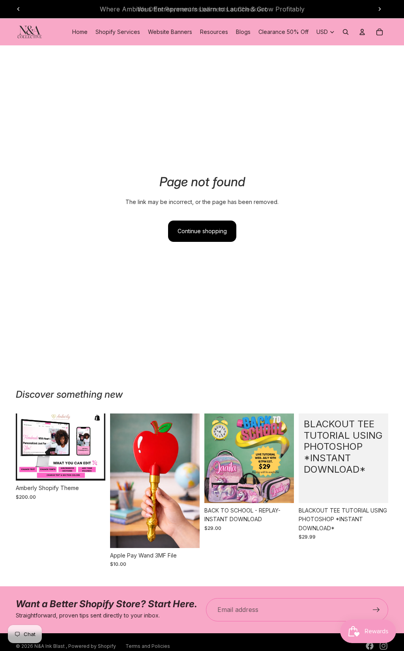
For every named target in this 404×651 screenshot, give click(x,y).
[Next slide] (379, 9)
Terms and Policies (147, 646)
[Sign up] (376, 610)
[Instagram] (383, 646)
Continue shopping (202, 231)
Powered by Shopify (92, 646)
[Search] (345, 32)
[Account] (362, 32)
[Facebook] (369, 646)
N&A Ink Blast (50, 646)
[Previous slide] (18, 9)
